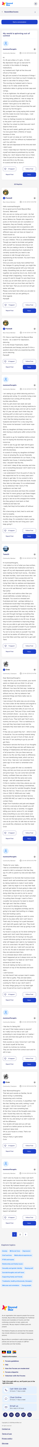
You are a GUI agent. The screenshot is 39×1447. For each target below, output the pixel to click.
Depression (26, 1251)
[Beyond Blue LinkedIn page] (30, 1415)
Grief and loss (7, 1255)
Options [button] (36, 12)
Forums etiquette (11, 1372)
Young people (26, 1285)
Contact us (6, 1429)
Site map (5, 1443)
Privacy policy (7, 1439)
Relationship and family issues (12, 1264)
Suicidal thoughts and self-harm (13, 1272)
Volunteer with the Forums (15, 1376)
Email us (14, 1406)
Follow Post (29, 169)
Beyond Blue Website (10, 1307)
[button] (5, 169)
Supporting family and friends (12, 1277)
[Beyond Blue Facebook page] (5, 1415)
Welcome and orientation (10, 1285)
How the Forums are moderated (17, 1368)
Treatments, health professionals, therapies (17, 1281)
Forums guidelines (12, 1361)
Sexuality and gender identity (12, 1268)
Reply (29, 174)
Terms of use (7, 1434)
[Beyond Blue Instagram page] (17, 1415)
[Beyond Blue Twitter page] (23, 1415)
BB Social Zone (15, 1251)
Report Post (9, 174)
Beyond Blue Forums (7, 3)
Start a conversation (19, 22)
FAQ (6, 1365)
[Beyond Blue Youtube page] (11, 1415)
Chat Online (15, 1397)
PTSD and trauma (8, 1259)
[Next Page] (25, 1234)
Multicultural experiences (23, 1255)
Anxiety (4, 1251)
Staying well (29, 1268)
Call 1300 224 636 (18, 1389)
